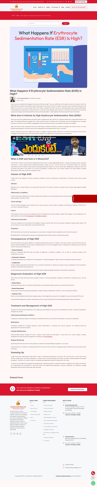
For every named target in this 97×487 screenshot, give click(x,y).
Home (34, 7)
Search (65, 23)
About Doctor (34, 408)
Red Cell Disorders (48, 405)
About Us (40, 7)
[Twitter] (66, 1)
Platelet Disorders (48, 411)
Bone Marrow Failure (48, 423)
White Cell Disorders (48, 408)
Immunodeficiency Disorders (50, 426)
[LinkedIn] (71, 1)
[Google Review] (93, 478)
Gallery (48, 7)
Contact (68, 7)
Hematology (34, 411)
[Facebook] (63, 1)
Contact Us (33, 420)
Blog (62, 7)
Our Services (55, 7)
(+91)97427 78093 (33, 390)
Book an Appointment (79, 7)
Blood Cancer (47, 414)
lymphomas (30, 216)
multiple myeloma (41, 216)
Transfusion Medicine (49, 437)
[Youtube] (68, 1)
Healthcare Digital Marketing (63, 476)
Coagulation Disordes (49, 429)
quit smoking (48, 336)
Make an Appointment (77, 389)
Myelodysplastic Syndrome (50, 417)
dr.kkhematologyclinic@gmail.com (73, 467)
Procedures (46, 440)
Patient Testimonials (35, 414)
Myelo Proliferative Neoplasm (50, 420)
